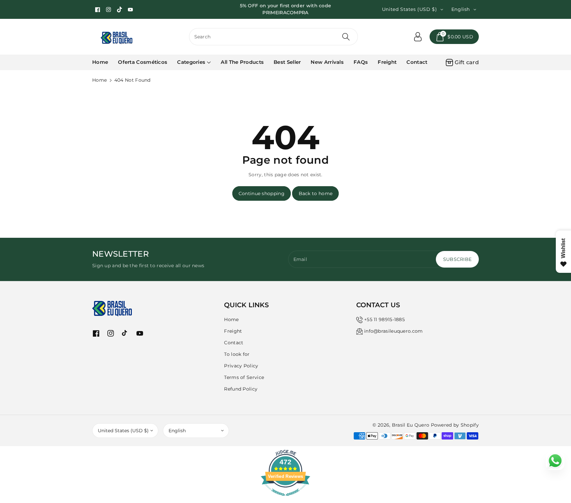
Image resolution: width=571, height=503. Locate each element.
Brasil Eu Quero (411, 425)
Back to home (316, 193)
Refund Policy (240, 389)
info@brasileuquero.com (393, 331)
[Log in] (417, 36)
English (177, 431)
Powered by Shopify (455, 425)
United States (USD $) (123, 431)
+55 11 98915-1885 (384, 319)
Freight (233, 331)
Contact (233, 343)
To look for (236, 354)
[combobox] (273, 36)
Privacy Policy (241, 366)
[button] (454, 36)
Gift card (467, 62)
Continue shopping (262, 193)
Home (99, 80)
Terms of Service (244, 377)
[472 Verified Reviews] (285, 499)
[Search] (346, 36)
